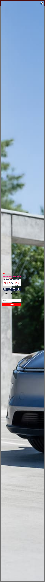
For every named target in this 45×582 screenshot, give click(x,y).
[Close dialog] (41, 3)
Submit (12, 304)
